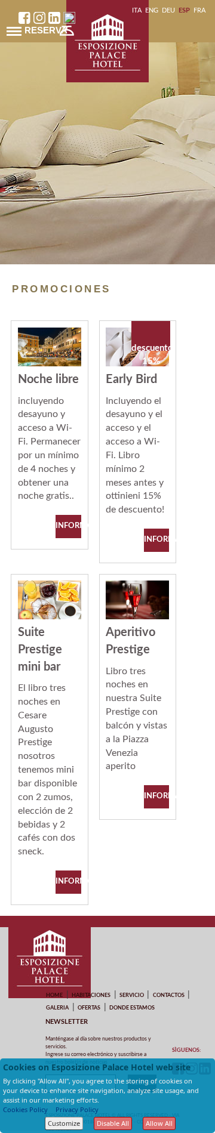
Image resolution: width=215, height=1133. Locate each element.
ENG (151, 10)
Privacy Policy (77, 1109)
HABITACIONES (91, 995)
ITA (137, 10)
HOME (54, 995)
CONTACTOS (169, 995)
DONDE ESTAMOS (132, 1008)
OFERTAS (89, 1008)
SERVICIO (131, 995)
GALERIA (57, 1008)
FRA (199, 10)
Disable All (113, 1123)
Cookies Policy (25, 1109)
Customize (64, 1123)
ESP (184, 10)
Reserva (45, 30)
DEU (168, 10)
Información (68, 526)
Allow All (159, 1123)
